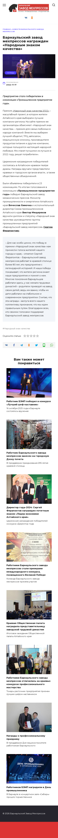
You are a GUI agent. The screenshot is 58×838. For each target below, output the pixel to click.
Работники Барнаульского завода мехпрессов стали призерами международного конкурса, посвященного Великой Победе (27, 570)
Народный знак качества (17, 328)
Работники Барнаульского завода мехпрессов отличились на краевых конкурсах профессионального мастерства (28, 683)
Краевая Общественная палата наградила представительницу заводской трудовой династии (25, 626)
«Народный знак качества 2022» (31, 111)
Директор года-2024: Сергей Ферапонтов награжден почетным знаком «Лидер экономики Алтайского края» (27, 512)
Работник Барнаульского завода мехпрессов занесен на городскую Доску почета (27, 456)
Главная (7, 29)
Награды (10, 73)
